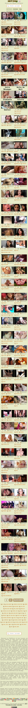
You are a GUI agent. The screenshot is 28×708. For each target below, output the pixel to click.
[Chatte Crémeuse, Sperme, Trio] (20, 338)
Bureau (4, 163)
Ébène (24, 355)
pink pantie (23, 624)
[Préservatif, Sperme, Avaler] (20, 59)
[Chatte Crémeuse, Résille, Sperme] (20, 285)
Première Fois (19, 199)
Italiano (2, 699)
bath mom (25, 622)
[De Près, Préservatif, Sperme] (7, 148)
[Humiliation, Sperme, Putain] (7, 211)
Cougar (17, 238)
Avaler (24, 62)
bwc (11, 626)
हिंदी (26, 699)
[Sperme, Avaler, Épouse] (7, 324)
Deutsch (10, 698)
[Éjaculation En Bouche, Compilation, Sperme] (20, 122)
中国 (15, 701)
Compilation (22, 36)
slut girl (23, 606)
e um (25, 613)
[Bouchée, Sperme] (7, 33)
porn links (19, 704)
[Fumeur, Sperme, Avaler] (20, 211)
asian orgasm (8, 604)
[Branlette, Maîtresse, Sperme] (20, 576)
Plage (17, 36)
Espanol (17, 187)
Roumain (17, 264)
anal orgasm (16, 608)
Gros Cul (18, 553)
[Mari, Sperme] (20, 148)
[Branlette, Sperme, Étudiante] (20, 160)
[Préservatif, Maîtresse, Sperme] (7, 197)
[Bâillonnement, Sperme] (7, 285)
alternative (5, 619)
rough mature (16, 624)
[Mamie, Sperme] (20, 273)
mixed (25, 615)
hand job (22, 608)
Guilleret (18, 458)
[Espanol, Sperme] (20, 184)
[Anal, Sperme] (20, 467)
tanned (24, 619)
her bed (3, 622)
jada (26, 610)
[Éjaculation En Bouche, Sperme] (7, 429)
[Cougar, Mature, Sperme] (20, 235)
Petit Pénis (5, 407)
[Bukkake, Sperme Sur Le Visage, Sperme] (7, 19)
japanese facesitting (17, 604)
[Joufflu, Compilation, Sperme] (20, 562)
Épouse (8, 226)
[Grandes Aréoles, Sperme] (20, 376)
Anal (17, 470)
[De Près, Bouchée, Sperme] (7, 417)
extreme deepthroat (7, 617)
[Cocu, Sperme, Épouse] (7, 223)
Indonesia (14, 699)
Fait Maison (18, 446)
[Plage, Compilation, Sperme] (20, 33)
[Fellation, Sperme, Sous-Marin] (20, 19)
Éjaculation (5, 48)
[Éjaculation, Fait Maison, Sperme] (20, 441)
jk (26, 617)
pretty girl (19, 615)
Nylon (17, 250)
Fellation (18, 21)
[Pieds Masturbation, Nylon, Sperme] (7, 376)
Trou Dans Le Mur (6, 252)
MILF (17, 405)
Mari (17, 151)
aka (3, 604)
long (20, 9)
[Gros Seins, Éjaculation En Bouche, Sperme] (20, 536)
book (21, 613)
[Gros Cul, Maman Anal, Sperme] (20, 550)
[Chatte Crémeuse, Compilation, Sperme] (7, 576)
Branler (22, 419)
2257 (26, 703)
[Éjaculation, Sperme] (7, 261)
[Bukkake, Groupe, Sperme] (7, 508)
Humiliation (5, 50)
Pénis (9, 355)
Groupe (9, 510)
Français (23, 698)
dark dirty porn (8, 608)
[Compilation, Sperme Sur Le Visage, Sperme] (7, 71)
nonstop (4, 615)
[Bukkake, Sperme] (20, 45)
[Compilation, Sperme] (20, 300)
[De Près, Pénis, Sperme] (7, 352)
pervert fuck (15, 610)
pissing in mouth (17, 619)
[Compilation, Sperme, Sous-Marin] (20, 108)
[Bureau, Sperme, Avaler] (7, 160)
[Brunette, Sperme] (20, 590)
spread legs (6, 613)
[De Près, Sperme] (7, 172)
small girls (5, 624)
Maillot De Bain (6, 486)
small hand (16, 626)
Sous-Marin (18, 139)
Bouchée (4, 36)
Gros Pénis (18, 355)
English (4, 698)
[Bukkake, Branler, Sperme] (20, 417)
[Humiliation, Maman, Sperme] (20, 172)
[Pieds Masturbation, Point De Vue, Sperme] (20, 508)
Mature (22, 238)
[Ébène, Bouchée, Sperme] (20, 429)
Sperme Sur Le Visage (7, 76)
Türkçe (7, 699)
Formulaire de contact (11, 704)
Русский (21, 699)
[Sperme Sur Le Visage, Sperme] (20, 71)
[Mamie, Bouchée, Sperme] (7, 390)
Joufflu (17, 565)
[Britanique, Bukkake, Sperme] (7, 550)
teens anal (21, 617)
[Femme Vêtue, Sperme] (20, 223)
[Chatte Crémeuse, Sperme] (7, 273)
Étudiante (24, 163)
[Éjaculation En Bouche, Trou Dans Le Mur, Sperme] (7, 247)
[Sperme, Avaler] (20, 312)
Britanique (5, 553)
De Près (4, 151)
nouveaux (15, 9)
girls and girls (11, 615)
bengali (21, 610)
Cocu (4, 226)
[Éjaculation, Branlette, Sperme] (7, 467)
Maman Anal (24, 553)
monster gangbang (8, 606)
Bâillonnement (6, 288)
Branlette (18, 163)
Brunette (18, 593)
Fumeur (17, 213)
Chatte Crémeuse (6, 276)
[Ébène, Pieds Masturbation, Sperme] (7, 590)
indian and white (14, 613)
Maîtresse (5, 201)
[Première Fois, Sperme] (20, 197)
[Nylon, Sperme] (20, 247)
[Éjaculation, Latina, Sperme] (7, 312)
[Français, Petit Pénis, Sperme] (20, 324)
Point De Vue (18, 512)
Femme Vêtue (18, 226)
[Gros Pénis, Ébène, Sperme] (20, 352)
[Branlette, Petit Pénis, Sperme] (7, 402)
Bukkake (4, 21)
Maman (24, 175)
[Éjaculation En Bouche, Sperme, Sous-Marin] (7, 338)
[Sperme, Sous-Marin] (20, 136)
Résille (17, 290)
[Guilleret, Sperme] (20, 455)
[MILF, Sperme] (20, 402)
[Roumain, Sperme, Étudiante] (20, 261)
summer (25, 604)
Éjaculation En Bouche (20, 125)
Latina (8, 187)
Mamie (17, 276)
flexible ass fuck (6, 610)
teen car (15, 617)
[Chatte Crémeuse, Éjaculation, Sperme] (7, 522)
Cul (3, 187)
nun (11, 619)
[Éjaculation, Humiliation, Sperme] (7, 45)
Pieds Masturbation (7, 379)
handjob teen (10, 622)
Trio (17, 343)
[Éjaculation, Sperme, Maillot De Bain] (7, 481)
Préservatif (18, 62)
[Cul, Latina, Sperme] (7, 184)
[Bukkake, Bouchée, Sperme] (7, 59)
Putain (11, 213)
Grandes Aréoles (19, 379)
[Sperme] (7, 136)
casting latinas (18, 622)
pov (11, 624)
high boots (16, 606)
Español (17, 698)
